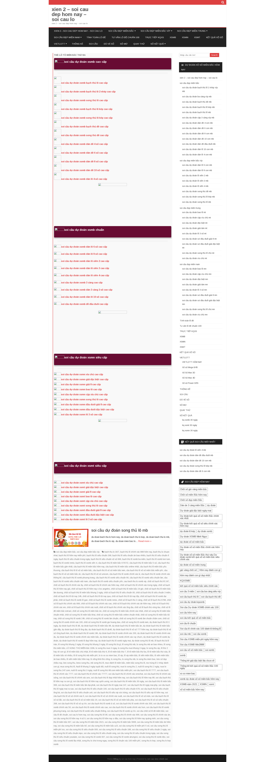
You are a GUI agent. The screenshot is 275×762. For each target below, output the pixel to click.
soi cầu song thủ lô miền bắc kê (72, 726)
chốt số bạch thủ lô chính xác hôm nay (101, 585)
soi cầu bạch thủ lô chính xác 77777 (90, 674)
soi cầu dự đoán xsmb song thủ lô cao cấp (84, 100)
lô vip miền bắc (131, 655)
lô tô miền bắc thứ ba (136, 652)
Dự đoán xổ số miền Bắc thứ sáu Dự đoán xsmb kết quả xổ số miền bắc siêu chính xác (199, 557)
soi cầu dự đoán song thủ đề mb (197, 191)
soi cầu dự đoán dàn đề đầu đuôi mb (199, 144)
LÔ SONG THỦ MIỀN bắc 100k (80, 648)
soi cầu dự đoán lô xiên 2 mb (195, 175)
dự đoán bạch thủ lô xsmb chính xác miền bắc (78, 637)
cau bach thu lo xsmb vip (135, 581)
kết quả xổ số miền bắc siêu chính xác (199, 586)
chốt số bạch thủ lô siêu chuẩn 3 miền (153, 592)
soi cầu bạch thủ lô (189, 597)
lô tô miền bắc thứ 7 (117, 652)
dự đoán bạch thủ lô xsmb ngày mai (114, 641)
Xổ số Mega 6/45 (190, 367)
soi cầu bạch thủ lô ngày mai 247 (111, 685)
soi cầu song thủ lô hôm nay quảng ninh (137, 718)
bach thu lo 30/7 (112, 552)
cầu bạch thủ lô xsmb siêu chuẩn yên (106, 581)
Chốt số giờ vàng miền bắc (193, 489)
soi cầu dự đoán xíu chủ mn (195, 314)
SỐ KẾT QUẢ (157, 44)
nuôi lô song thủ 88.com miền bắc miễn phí (112, 670)
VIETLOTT (59, 44)
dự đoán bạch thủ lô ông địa (74, 629)
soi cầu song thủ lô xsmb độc (152, 737)
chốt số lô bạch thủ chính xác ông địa (116, 607)
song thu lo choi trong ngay (94, 741)
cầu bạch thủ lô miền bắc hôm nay (89, 566)
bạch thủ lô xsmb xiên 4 (86, 563)
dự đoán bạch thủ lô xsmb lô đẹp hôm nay (78, 641)
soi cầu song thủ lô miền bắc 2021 (88, 722)
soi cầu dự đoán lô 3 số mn (194, 290)
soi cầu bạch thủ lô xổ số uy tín (72, 703)
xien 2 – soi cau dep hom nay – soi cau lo (70, 14)
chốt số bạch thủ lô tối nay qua (97, 596)
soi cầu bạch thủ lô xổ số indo (136, 696)
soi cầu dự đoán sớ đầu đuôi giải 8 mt (199, 239)
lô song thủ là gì (113, 644)
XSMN (185, 37)
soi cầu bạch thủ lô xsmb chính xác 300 (134, 703)
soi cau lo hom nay (77, 715)
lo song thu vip (153, 648)
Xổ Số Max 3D (188, 372)
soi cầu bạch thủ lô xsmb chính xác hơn (127, 707)
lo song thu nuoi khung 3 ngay (131, 648)
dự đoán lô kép (187, 531)
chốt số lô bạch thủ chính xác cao (96, 603)
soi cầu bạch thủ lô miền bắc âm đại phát (76, 685)
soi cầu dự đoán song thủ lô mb (119, 530)
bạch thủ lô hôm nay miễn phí (72, 555)
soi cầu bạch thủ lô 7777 (144, 670)
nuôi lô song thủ (112, 666)
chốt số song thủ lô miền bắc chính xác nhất (123, 611)
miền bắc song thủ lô (135, 663)
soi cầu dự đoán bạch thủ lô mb (196, 112)
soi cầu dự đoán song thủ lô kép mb (198, 197)
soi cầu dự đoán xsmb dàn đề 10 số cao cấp (85, 170)
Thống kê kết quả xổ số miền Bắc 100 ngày (199, 667)
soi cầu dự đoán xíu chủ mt (194, 258)
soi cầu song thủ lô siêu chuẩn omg (100, 733)
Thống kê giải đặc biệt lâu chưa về (197, 660)
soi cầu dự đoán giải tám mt (194, 228)
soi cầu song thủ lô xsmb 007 (91, 737)
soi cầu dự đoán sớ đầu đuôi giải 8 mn (199, 295)
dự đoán (211, 505)
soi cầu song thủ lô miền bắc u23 (103, 726)
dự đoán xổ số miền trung (193, 565)
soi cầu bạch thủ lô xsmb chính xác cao (90, 707)
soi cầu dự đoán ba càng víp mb (197, 96)
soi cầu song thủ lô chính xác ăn (155, 715)
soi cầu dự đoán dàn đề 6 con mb (197, 128)
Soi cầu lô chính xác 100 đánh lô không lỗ (200, 628)
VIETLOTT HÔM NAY (192, 362)
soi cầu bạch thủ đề (211, 597)
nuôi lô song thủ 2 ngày (148, 666)
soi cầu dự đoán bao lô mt (194, 212)
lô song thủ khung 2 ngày (69, 644)
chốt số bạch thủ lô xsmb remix (103, 600)
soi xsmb (209, 650)
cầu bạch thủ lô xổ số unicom (95, 574)
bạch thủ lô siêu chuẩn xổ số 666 (106, 559)
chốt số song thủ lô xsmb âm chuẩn (102, 618)
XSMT (197, 37)
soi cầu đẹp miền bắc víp (155, 31)
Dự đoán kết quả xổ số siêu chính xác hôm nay (199, 524)
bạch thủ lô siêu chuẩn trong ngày (74, 559)
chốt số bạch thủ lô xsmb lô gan (73, 600)
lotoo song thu (82, 663)
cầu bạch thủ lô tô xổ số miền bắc (76, 570)
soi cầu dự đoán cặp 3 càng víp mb (198, 117)
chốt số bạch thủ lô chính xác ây (68, 585)
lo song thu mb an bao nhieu (150, 644)
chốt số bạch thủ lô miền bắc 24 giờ (127, 589)
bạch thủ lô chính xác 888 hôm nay (136, 552)
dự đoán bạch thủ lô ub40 (100, 629)
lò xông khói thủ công (100, 659)
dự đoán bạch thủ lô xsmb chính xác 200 (117, 633)
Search (214, 55)
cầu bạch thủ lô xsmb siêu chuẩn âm (146, 577)
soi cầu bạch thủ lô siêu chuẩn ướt (77, 692)
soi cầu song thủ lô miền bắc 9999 (120, 722)
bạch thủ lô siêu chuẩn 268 (99, 555)
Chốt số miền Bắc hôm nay (193, 495)
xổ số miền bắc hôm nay (192, 689)
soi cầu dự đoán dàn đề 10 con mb (198, 139)
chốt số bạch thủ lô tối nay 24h (67, 596)
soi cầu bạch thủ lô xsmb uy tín (121, 711)
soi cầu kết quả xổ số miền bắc (195, 618)
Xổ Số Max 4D (188, 378)
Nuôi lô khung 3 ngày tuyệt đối (90, 666)
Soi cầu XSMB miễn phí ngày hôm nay (199, 639)
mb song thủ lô (97, 663)
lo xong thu (116, 659)
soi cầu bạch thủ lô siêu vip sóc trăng (111, 692)
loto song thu (69, 663)
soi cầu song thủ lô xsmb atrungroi (122, 737)
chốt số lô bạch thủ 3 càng (130, 600)
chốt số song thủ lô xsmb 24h (71, 618)
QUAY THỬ (139, 44)
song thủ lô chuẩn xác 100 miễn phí (124, 741)
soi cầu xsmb (199, 634)
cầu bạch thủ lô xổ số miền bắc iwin (109, 570)
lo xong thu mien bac (146, 659)
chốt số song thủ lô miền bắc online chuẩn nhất (118, 615)
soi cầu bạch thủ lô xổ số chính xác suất (103, 696)
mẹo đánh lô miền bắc (115, 663)
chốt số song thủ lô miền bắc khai (80, 615)
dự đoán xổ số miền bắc (192, 542)
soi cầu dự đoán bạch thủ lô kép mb (198, 107)
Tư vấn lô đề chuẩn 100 (125, 37)
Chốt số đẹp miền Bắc (191, 500)
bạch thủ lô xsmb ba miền (134, 559)
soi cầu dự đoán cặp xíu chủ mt (196, 217)
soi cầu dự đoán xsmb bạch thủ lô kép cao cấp (86, 109)
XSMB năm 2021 (188, 684)
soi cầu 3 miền (187, 591)
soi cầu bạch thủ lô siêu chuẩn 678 (124, 689)
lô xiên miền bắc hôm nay (78, 659)
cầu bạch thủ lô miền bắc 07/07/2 (113, 563)
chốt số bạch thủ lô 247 (158, 581)
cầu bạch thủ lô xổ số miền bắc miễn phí (144, 570)
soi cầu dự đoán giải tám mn (195, 284)
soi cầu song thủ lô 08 (97, 715)
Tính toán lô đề (96, 37)
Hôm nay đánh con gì (209, 570)
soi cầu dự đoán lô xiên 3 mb (195, 181)
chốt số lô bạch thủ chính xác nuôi (82, 607)
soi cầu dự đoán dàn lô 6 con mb (197, 165)
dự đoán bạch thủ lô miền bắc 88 (96, 626)
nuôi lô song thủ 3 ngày (81, 670)
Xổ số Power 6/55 (190, 383)
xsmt (211, 684)
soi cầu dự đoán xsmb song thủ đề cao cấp (85, 135)
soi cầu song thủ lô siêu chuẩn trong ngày (136, 733)
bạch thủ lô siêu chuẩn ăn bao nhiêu (129, 555)
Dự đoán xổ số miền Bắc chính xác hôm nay (200, 548)
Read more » (144, 541)
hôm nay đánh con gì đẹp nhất (195, 575)
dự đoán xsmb (205, 531)
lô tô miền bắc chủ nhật (77, 652)
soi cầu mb (185, 634)
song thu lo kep (149, 741)
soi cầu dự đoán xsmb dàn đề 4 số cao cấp (84, 144)
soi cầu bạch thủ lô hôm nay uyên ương (91, 681)
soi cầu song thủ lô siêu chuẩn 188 (115, 729)
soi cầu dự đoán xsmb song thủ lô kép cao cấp (87, 118)
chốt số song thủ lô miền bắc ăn (87, 611)
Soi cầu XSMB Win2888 (192, 644)
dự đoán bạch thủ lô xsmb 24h (84, 633)
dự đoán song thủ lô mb (143, 641)
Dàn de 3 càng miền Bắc (192, 505)
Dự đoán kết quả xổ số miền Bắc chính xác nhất (199, 517)
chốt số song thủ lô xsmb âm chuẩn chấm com (140, 618)
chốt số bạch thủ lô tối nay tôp (125, 596)
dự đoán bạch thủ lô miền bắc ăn (127, 626)
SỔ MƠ (123, 44)
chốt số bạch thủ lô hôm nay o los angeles (90, 589)
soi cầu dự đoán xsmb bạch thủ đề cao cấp (84, 126)
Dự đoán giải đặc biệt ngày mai (195, 510)
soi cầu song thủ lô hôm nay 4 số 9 (70, 718)
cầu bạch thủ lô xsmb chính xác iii (124, 574)
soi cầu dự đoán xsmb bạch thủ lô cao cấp (84, 83)
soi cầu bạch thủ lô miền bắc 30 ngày (127, 681)
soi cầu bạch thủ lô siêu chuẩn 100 (91, 689)
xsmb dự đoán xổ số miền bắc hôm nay (199, 679)
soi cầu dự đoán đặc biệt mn (195, 279)
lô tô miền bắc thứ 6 (98, 652)
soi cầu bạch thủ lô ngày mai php (142, 685)
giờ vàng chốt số (188, 570)
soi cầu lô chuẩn (188, 623)
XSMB (173, 37)
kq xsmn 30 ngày (190, 430)
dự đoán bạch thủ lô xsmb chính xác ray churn (121, 637)
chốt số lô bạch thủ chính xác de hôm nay (132, 603)
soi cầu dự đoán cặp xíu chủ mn (196, 274)
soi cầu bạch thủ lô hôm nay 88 (140, 677)
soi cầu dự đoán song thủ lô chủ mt (198, 253)
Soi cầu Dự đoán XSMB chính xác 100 (199, 607)
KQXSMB (185, 580)
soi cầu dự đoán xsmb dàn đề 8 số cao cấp (84, 161)
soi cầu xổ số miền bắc (191, 650)
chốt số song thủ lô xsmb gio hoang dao (102, 622)
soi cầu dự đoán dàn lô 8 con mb (197, 170)
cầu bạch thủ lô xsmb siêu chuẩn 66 (112, 577)
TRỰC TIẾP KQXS (154, 37)
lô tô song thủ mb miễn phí (85, 655)
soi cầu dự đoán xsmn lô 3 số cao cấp (81, 414)
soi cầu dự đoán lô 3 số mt (194, 233)
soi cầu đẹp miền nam (67, 37)
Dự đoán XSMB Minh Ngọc (193, 536)
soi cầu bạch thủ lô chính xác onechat (125, 674)
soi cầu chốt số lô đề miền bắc (150, 711)
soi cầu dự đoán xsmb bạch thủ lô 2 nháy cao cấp (88, 91)
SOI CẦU (93, 44)
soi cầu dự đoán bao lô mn (194, 269)
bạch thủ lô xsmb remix (64, 563)
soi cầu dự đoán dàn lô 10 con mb (197, 149)
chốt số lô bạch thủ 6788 (154, 600)
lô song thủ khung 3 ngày (93, 644)
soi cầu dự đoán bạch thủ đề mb (197, 102)
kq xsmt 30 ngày (189, 425)
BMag (115, 759)
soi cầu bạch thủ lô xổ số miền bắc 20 (80, 700)
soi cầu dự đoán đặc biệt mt (194, 223)
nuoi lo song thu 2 (128, 666)
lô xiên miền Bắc (146, 655)
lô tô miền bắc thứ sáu (157, 652)
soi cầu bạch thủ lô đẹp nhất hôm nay (108, 677)
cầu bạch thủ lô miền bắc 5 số (143, 563)
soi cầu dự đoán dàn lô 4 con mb (197, 154)
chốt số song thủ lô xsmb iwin (134, 622)
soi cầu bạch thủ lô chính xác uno (74, 677)
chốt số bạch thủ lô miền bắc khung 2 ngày (83, 592)
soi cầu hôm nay (188, 612)
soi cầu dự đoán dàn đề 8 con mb (197, 133)
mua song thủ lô (67, 666)
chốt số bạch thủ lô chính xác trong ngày (138, 585)
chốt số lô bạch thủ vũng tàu (147, 607)
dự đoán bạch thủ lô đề (69, 626)
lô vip (120, 655)
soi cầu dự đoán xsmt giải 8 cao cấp (81, 492)
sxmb (182, 655)
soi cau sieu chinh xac (157, 759)
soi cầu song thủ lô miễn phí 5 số (134, 726)
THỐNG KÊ (77, 44)
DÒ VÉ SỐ (109, 44)
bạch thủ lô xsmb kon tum (158, 559)
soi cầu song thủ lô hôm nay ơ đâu (102, 718)
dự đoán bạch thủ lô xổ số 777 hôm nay (131, 629)
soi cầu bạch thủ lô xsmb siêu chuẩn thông (86, 711)
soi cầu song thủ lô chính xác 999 (124, 715)
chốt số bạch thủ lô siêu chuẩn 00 (119, 592)
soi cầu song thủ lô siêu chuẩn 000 (82, 729)
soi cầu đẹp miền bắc (121, 31)
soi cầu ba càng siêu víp (209, 591)
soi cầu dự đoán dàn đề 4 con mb (197, 123)
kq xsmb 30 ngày (190, 420)
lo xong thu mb (128, 659)
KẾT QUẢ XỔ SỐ (214, 37)
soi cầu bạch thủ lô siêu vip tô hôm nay (146, 692)
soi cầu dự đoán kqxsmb (192, 602)
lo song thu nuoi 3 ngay (106, 648)
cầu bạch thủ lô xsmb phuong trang (79, 577)
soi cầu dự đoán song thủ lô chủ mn (198, 309)
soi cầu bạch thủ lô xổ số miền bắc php (116, 700)
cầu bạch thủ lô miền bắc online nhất (122, 566)
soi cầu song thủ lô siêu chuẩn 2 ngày (149, 729)
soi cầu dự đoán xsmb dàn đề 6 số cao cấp (84, 153)
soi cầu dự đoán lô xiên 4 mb (195, 186)
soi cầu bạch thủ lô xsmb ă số (101, 703)
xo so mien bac (187, 673)
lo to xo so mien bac (108, 655)
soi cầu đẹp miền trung (191, 31)
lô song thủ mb (128, 644)
